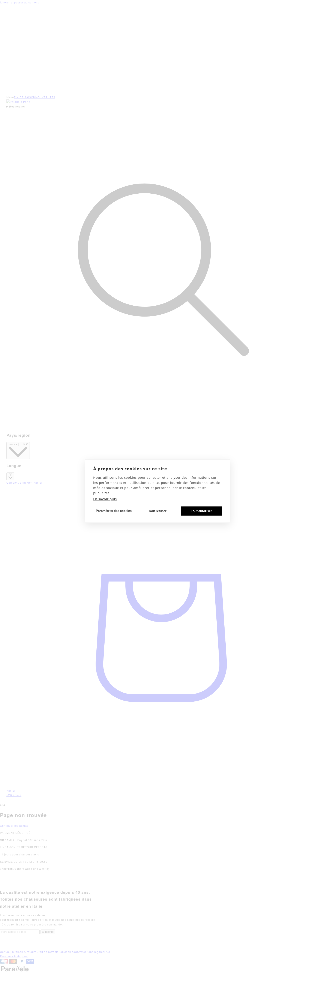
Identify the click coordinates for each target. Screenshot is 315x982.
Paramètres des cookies (114, 511)
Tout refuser (157, 511)
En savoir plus (105, 498)
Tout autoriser (201, 511)
